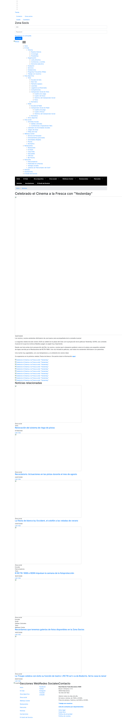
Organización (32, 58)
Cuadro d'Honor (39, 112)
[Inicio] (17, 41)
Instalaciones (32, 70)
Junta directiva (36, 60)
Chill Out (30, 155)
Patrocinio (27, 159)
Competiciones (36, 90)
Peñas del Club (32, 132)
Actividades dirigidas (34, 140)
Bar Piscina (31, 157)
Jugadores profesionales (39, 88)
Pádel (29, 104)
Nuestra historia (36, 52)
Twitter (41, 689)
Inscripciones (28, 171)
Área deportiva (29, 76)
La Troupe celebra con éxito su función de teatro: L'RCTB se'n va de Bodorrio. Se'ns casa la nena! (60, 676)
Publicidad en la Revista (35, 163)
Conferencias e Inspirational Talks (41, 126)
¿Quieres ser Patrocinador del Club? (39, 167)
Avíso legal (62, 710)
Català (18, 19)
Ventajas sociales (33, 165)
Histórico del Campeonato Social (44, 98)
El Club (26, 48)
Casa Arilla (31, 151)
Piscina (30, 142)
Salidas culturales (36, 124)
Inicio (26, 46)
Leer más (18, 432)
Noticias (27, 169)
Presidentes (34, 56)
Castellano (26, 19)
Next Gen (34, 82)
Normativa (34, 102)
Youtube (42, 693)
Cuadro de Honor (39, 96)
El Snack (30, 149)
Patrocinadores (32, 161)
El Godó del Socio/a (30, 173)
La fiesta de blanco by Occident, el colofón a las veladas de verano (46, 520)
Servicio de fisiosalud (34, 136)
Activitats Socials (33, 122)
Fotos (36, 100)
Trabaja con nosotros (34, 74)
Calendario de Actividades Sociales (39, 128)
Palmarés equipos (36, 84)
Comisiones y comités (38, 62)
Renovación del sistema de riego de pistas (35, 428)
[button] (32, 360)
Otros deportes (32, 118)
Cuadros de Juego (40, 94)
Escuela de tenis (36, 80)
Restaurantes (28, 145)
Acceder (18, 38)
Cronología (34, 54)
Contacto (19, 16)
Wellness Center (29, 134)
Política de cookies (65, 716)
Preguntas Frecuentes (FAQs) (37, 72)
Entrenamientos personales (36, 138)
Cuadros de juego (40, 110)
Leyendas (34, 86)
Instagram (42, 691)
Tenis (29, 78)
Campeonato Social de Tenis (40, 92)
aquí (73, 356)
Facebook (42, 687)
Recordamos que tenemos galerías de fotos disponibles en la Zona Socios (49, 629)
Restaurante (31, 147)
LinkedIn (42, 695)
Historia (30, 50)
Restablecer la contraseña (23, 36)
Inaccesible (31, 153)
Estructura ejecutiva (37, 64)
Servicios (31, 68)
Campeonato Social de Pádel (40, 108)
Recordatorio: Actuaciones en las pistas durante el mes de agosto (46, 474)
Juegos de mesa (33, 130)
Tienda (17, 12)
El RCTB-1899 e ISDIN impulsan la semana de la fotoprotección (44, 573)
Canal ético (62, 712)
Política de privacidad (65, 714)
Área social (27, 120)
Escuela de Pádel (36, 106)
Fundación (31, 66)
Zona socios (28, 16)
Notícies (24, 188)
